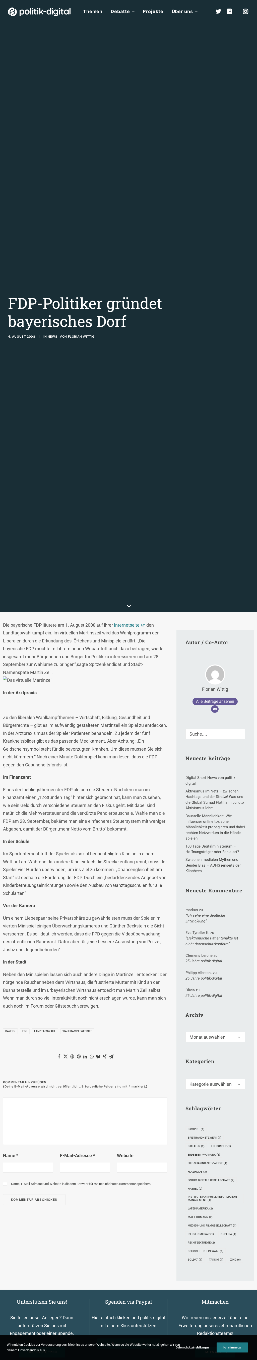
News (52, 336)
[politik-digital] (39, 12)
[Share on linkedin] (85, 1056)
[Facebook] (231, 11)
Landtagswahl (45, 1031)
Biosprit (196, 1129)
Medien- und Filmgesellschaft (212, 1225)
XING (235, 1259)
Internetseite (127, 625)
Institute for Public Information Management (212, 1198)
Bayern (10, 1031)
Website (125, 1155)
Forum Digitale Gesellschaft (211, 1180)
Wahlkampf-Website (77, 1031)
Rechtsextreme (201, 1242)
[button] (238, 732)
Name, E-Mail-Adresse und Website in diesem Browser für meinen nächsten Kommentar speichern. (81, 1184)
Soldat (195, 1259)
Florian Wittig (81, 336)
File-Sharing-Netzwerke (207, 1163)
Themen (92, 11)
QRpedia (228, 1234)
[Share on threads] (72, 1056)
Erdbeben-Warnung (204, 1154)
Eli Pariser (221, 1146)
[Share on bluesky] (98, 1056)
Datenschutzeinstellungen (192, 1347)
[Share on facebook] (59, 1056)
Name (10, 1155)
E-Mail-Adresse (77, 1155)
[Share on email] (111, 1056)
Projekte (153, 11)
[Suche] (215, 734)
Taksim (216, 1259)
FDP (24, 1031)
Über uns (182, 11)
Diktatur (196, 1146)
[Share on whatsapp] (92, 1056)
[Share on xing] (105, 1056)
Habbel (195, 1188)
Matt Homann (200, 1217)
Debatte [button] (120, 11)
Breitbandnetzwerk (204, 1137)
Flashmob (197, 1171)
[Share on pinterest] (79, 1056)
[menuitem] (93, 11)
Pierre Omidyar (201, 1234)
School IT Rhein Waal (205, 1251)
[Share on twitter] (65, 1056)
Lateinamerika (200, 1208)
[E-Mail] (215, 709)
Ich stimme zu (232, 1347)
